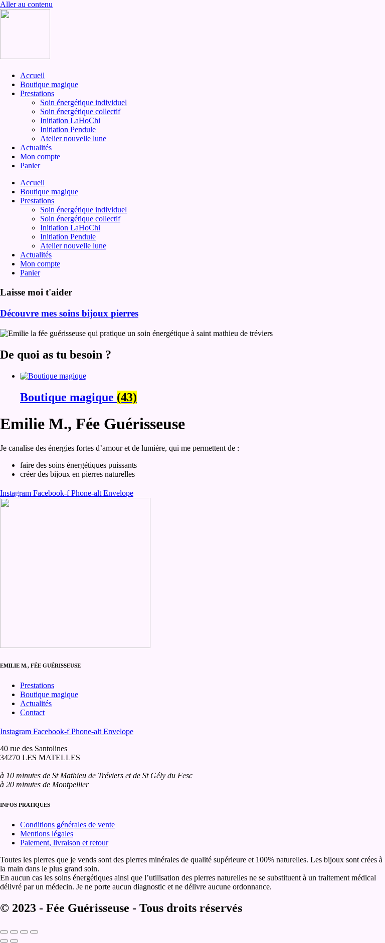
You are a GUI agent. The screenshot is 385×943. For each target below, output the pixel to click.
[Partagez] (24, 931)
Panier (30, 165)
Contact (32, 712)
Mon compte (40, 156)
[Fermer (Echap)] (34, 931)
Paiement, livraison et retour (64, 842)
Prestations (37, 93)
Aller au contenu (26, 4)
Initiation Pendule (68, 129)
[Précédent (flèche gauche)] (4, 940)
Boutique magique (49, 84)
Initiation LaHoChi (70, 120)
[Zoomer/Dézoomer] (4, 931)
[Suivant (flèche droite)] (14, 940)
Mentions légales (46, 833)
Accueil (32, 75)
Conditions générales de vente (67, 824)
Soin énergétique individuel (83, 102)
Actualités (36, 147)
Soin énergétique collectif (80, 111)
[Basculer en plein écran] (14, 931)
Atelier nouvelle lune (73, 138)
